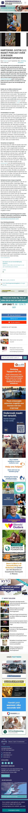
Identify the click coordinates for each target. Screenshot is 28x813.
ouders (4, 280)
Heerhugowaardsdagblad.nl (13, 1)
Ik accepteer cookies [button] (14, 810)
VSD (18, 102)
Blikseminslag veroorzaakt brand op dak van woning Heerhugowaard (17, 609)
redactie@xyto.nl (7, 755)
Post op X (15, 318)
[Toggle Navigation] (25, 2)
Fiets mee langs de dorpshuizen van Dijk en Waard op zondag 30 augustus (18, 616)
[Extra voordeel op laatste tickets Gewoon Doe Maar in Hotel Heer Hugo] (4, 623)
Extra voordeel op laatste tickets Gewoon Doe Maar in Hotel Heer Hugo (18, 622)
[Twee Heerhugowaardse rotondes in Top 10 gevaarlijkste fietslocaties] (4, 629)
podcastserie (4, 163)
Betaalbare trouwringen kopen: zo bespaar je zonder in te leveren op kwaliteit (18, 642)
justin (8, 280)
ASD (19, 100)
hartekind (12, 280)
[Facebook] (2, 763)
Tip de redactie (15, 322)
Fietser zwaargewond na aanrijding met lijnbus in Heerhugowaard (16, 648)
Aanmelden (5, 776)
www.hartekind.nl (5, 257)
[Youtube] (8, 763)
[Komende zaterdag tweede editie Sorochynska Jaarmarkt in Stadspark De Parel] (4, 603)
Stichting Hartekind (6, 79)
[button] (1, 39)
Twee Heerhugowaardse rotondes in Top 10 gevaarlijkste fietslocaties (18, 629)
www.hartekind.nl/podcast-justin (10, 218)
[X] (5, 763)
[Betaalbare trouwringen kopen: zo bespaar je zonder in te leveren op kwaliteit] (4, 642)
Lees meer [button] (22, 806)
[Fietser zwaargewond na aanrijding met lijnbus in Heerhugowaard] (4, 649)
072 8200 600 (7, 753)
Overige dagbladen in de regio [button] (10, 796)
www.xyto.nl (6, 757)
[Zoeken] (25, 357)
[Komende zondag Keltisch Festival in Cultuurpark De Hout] (4, 636)
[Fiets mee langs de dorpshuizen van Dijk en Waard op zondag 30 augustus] (4, 616)
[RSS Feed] (11, 763)
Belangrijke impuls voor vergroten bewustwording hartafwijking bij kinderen (17, 349)
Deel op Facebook (15, 315)
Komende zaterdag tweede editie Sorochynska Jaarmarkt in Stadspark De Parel (18, 603)
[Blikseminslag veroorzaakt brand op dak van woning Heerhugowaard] (4, 610)
